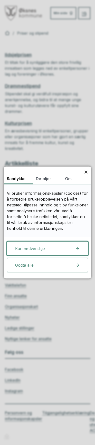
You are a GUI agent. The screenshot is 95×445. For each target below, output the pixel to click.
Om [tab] (68, 178)
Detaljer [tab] (43, 178)
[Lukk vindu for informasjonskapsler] (85, 172)
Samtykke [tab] (16, 178)
